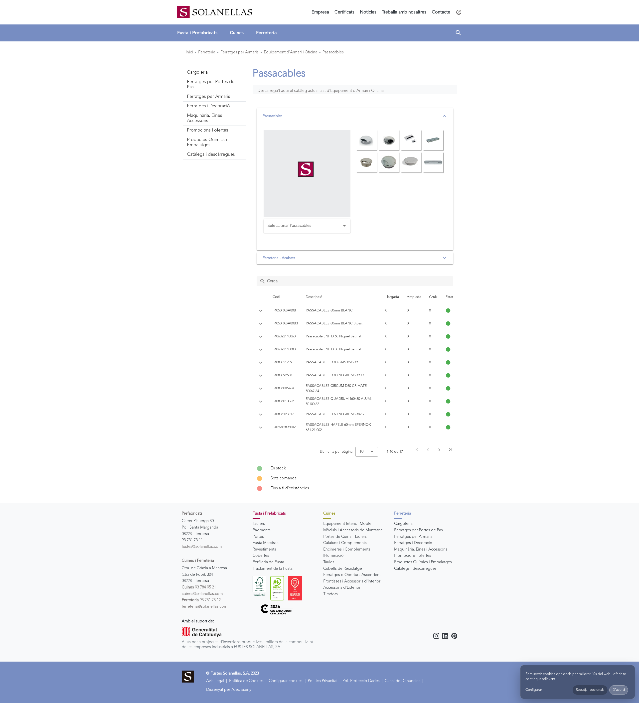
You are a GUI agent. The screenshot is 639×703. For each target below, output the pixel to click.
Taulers (259, 524)
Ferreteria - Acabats (279, 258)
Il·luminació (333, 556)
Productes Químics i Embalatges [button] (207, 142)
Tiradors (330, 594)
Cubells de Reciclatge (342, 569)
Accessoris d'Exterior (341, 588)
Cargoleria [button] (197, 72)
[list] (355, 478)
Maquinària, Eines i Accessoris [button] (205, 118)
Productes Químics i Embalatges (423, 562)
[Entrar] (459, 12)
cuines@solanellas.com (202, 594)
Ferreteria (266, 33)
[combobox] (307, 226)
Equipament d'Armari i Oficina (290, 52)
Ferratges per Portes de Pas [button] (210, 84)
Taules (328, 562)
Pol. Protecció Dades (361, 681)
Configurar (533, 690)
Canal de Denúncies (402, 681)
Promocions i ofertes (412, 556)
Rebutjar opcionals (590, 690)
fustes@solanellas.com (202, 547)
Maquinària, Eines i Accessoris (420, 550)
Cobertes (261, 556)
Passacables (333, 52)
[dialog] (577, 682)
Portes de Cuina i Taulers (345, 537)
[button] (458, 32)
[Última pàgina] (450, 449)
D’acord (619, 690)
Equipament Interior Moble (347, 524)
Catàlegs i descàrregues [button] (211, 154)
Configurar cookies (286, 681)
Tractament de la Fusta (273, 569)
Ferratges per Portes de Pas (418, 530)
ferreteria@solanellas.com (204, 607)
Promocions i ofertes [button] (207, 130)
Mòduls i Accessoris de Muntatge (353, 530)
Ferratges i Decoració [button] (208, 106)
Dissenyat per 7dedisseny (228, 690)
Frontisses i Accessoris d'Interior (351, 581)
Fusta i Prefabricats (197, 33)
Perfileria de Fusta (268, 562)
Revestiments (264, 550)
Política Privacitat (322, 681)
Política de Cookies (246, 681)
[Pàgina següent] (439, 449)
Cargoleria (403, 524)
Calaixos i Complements (345, 543)
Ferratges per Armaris (239, 52)
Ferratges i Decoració (413, 543)
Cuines (237, 33)
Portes (258, 537)
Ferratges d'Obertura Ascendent (352, 575)
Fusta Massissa (266, 543)
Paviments (262, 530)
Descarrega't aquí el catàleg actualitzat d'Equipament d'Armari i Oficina (321, 91)
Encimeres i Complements (346, 550)
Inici (189, 52)
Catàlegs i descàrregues (415, 569)
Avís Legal (215, 681)
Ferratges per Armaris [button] (208, 96)
